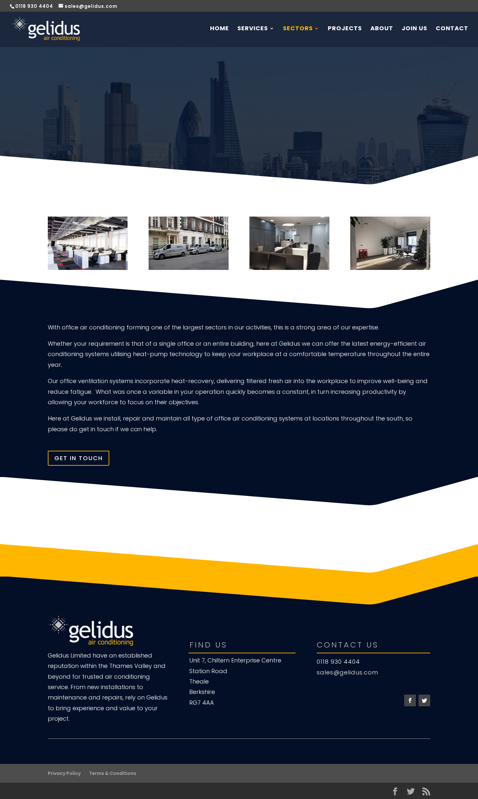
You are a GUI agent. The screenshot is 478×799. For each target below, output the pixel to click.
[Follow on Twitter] (424, 700)
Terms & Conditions (112, 773)
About (381, 29)
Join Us (414, 29)
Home (219, 29)
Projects (345, 29)
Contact (452, 29)
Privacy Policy (64, 773)
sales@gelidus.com (347, 672)
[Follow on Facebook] (410, 700)
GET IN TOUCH (78, 458)
